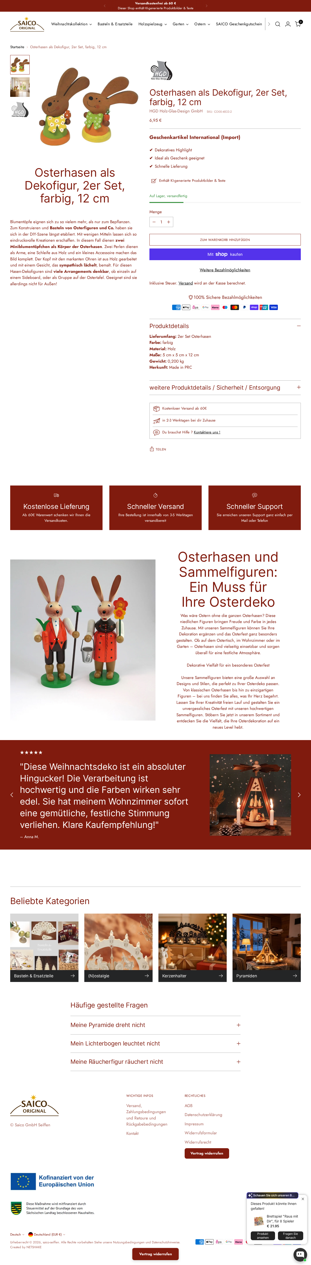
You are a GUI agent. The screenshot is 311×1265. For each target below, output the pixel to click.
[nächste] (206, 6)
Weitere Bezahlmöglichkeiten (225, 270)
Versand (186, 283)
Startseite (17, 47)
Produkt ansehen (263, 1235)
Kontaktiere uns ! (207, 432)
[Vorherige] (104, 6)
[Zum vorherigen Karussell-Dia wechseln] (12, 795)
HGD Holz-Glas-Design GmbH (176, 111)
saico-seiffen (51, 1242)
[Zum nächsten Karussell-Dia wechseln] (299, 795)
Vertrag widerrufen (206, 1153)
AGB (188, 1106)
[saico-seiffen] (27, 24)
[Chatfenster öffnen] (300, 1255)
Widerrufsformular (201, 1133)
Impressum (194, 1124)
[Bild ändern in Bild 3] (20, 109)
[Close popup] (303, 1199)
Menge (155, 212)
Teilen (161, 449)
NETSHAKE (34, 1247)
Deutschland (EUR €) (48, 1234)
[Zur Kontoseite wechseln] (288, 24)
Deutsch (15, 1234)
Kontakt (132, 1133)
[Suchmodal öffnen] (278, 24)
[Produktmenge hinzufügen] (168, 222)
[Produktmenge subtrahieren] (154, 222)
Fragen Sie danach (290, 1235)
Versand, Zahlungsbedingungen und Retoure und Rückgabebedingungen (146, 1115)
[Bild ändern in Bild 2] (20, 87)
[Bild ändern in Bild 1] (20, 64)
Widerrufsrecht (198, 1142)
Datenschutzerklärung (203, 1115)
